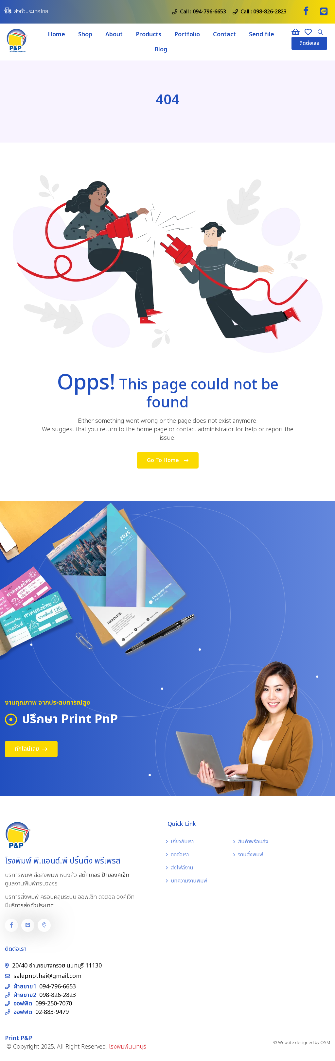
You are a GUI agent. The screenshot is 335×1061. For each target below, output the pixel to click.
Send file (261, 34)
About (114, 34)
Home (56, 34)
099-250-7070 (53, 1003)
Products (148, 34)
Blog (160, 49)
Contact (224, 34)
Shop (85, 34)
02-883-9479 (52, 1012)
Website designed (296, 1042)
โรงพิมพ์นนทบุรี (127, 1046)
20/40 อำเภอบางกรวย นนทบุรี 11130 (57, 965)
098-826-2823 (270, 12)
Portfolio (187, 34)
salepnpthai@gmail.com (47, 976)
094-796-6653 (209, 12)
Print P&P (18, 1038)
